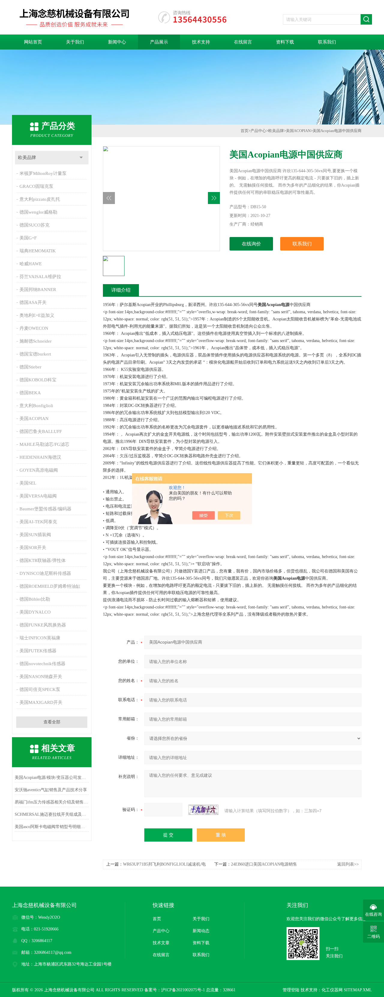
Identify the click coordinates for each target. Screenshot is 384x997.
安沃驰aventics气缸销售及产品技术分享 (51, 790)
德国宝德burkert (35, 354)
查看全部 (52, 722)
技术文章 (161, 943)
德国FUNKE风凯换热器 (43, 625)
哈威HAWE (31, 263)
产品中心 (258, 130)
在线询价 (251, 243)
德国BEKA (30, 392)
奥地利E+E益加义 (37, 315)
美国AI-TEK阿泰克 (38, 521)
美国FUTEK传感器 (38, 650)
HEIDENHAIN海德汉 (40, 457)
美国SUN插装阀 (35, 534)
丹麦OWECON (34, 328)
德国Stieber (30, 367)
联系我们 (327, 42)
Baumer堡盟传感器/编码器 (45, 508)
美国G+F (28, 238)
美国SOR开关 (33, 547)
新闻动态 (201, 931)
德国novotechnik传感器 (42, 663)
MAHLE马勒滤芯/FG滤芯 (44, 444)
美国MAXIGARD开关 (41, 702)
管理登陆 (291, 990)
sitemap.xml (358, 990)
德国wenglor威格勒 (38, 212)
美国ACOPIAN (34, 418)
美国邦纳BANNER (38, 289)
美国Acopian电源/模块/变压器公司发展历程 (52, 777)
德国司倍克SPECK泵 (40, 689)
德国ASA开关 (33, 302)
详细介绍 (120, 290)
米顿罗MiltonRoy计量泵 (43, 173)
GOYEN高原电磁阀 (39, 470)
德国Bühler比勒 (35, 599)
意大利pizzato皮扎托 (40, 199)
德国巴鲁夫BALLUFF (41, 431)
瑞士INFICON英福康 (40, 637)
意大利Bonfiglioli (36, 405)
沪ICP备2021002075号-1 (183, 990)
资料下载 (285, 42)
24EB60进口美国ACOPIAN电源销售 (264, 864)
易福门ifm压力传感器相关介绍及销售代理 (52, 802)
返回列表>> (348, 864)
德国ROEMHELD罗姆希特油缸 (50, 586)
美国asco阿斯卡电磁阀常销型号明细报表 (52, 826)
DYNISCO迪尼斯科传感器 (45, 573)
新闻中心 (117, 42)
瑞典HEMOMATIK (38, 250)
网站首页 (33, 42)
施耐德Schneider (36, 341)
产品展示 (159, 42)
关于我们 (75, 42)
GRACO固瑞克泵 (36, 186)
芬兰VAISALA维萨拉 (40, 276)
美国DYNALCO (35, 612)
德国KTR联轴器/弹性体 (43, 560)
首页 (244, 130)
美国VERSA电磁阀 (38, 496)
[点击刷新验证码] (203, 810)
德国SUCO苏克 (35, 225)
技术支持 (201, 42)
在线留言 (243, 42)
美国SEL (28, 483)
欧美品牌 (27, 157)
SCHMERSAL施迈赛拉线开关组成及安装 (52, 814)
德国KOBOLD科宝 (38, 379)
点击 (81, 157)
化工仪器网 (332, 990)
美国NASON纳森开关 (41, 676)
